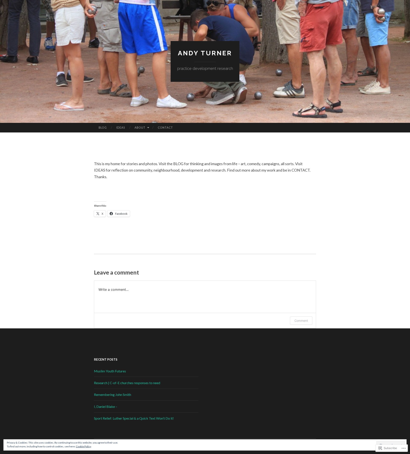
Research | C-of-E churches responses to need (127, 383)
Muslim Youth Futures (110, 371)
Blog (103, 127)
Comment (301, 320)
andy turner (205, 53)
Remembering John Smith (112, 394)
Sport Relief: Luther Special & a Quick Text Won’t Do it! (134, 418)
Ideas (120, 127)
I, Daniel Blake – (105, 406)
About (140, 127)
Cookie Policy (83, 446)
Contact (165, 127)
